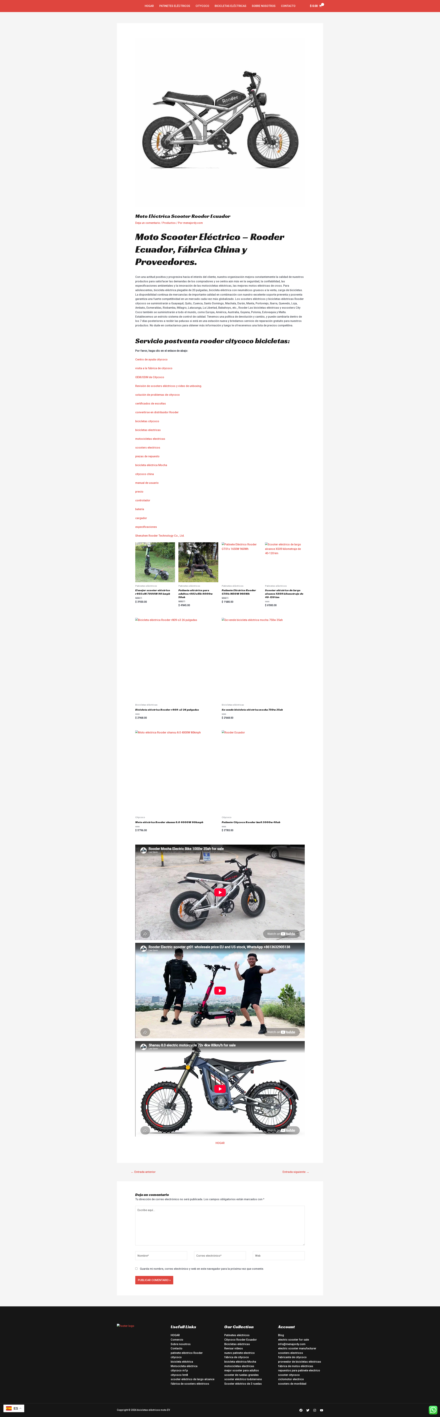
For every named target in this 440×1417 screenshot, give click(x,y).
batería (139, 509)
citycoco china (144, 474)
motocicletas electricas (150, 438)
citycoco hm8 (179, 1375)
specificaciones (147, 527)
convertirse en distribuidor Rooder (157, 412)
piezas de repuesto (147, 456)
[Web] (279, 1256)
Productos (169, 223)
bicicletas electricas (148, 430)
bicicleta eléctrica (182, 1361)
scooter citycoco (289, 1375)
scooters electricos (147, 447)
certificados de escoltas (150, 403)
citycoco (176, 1357)
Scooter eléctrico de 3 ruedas (243, 1383)
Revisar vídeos (233, 1348)
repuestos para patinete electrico (299, 1370)
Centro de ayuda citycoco (151, 359)
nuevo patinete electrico (239, 1353)
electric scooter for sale (293, 1339)
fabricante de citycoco (292, 1357)
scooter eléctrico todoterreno (243, 1379)
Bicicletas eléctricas (230, 6)
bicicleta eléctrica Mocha (151, 465)
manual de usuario (147, 482)
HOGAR (220, 1143)
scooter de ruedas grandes (241, 1375)
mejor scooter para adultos (241, 1370)
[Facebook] (300, 1410)
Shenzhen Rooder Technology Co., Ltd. (159, 535)
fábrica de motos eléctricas (295, 1366)
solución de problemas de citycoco (157, 394)
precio (139, 491)
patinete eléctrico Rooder (187, 1353)
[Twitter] (307, 1410)
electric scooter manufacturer (297, 1348)
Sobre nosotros (264, 6)
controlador (142, 500)
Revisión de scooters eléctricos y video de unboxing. (168, 386)
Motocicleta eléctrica (184, 1366)
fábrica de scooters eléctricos (190, 1383)
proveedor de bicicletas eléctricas (299, 1361)
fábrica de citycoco (236, 1357)
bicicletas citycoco (147, 421)
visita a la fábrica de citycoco (153, 368)
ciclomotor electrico (291, 1379)
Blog (281, 1335)
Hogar (149, 6)
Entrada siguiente (296, 1172)
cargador (141, 518)
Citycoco (202, 6)
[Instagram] (314, 1410)
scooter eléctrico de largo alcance (192, 1379)
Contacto (288, 6)
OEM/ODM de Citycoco (149, 377)
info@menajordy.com (291, 1344)
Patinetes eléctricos (174, 6)
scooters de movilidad (292, 1383)
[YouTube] (321, 1410)
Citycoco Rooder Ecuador (240, 1339)
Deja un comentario (147, 223)
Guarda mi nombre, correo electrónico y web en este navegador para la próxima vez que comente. (202, 1268)
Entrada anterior (143, 1172)
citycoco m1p (179, 1370)
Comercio (177, 1339)
